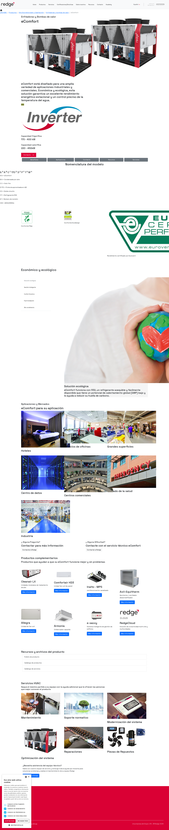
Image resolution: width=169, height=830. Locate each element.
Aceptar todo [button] (10, 821)
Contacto (100, 4)
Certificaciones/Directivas (65, 4)
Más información (28, 592)
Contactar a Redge (29, 550)
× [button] (28, 777)
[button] (16, 825)
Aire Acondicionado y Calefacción (31, 13)
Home (34, 4)
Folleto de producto (31, 657)
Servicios (51, 4)
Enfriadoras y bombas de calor (57, 13)
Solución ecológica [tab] (30, 280)
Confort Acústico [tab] (29, 294)
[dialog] (16, 801)
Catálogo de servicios (32, 669)
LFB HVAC (3, 13)
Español (136, 4)
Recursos (91, 4)
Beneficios (34, 160)
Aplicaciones (60, 160)
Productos (42, 4)
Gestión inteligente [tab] (30, 287)
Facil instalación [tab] (29, 301)
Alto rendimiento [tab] (29, 307)
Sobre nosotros (81, 4)
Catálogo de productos (33, 663)
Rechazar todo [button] (23, 821)
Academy (109, 4)
